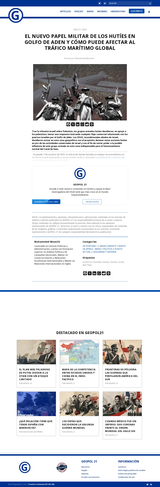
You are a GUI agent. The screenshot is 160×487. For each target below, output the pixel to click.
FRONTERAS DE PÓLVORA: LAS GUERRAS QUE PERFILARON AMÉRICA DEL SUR (121, 374)
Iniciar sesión (92, 202)
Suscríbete (136, 11)
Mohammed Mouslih (84, 58)
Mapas (90, 11)
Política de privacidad (127, 473)
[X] (73, 124)
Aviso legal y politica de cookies (131, 470)
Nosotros (85, 467)
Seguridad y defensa (104, 251)
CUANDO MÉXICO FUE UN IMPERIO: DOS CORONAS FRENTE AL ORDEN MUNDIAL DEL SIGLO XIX (120, 426)
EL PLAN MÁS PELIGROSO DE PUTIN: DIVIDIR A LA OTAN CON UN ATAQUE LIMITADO (34, 374)
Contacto (122, 467)
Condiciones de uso (126, 477)
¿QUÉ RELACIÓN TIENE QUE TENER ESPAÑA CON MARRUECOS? (35, 424)
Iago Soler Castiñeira (32, 432)
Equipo (84, 470)
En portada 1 (90, 246)
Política (107, 248)
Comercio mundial (92, 262)
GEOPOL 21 (27, 383)
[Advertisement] (80, 309)
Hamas (105, 262)
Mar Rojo (87, 264)
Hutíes (113, 262)
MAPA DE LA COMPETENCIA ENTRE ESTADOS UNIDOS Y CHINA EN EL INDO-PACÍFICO (78, 374)
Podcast (78, 11)
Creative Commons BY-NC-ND (41, 484)
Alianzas (85, 473)
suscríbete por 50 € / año (46, 202)
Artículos (65, 11)
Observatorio (118, 11)
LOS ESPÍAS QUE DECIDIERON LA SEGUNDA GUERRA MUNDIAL (78, 424)
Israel (121, 262)
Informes (102, 11)
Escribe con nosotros (90, 477)
